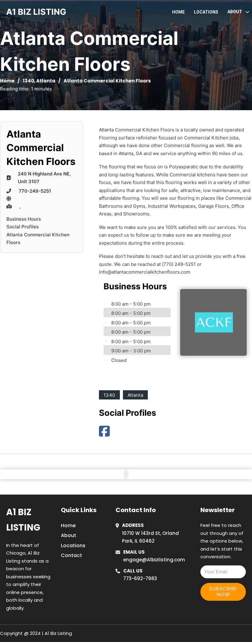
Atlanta (45, 81)
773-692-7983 (140, 578)
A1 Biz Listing (23, 519)
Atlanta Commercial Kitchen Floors (37, 239)
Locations (206, 12)
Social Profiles (22, 227)
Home (178, 12)
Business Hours (23, 219)
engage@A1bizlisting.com (154, 559)
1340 (28, 81)
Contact (71, 555)
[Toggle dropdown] (247, 12)
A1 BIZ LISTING (36, 12)
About (68, 535)
